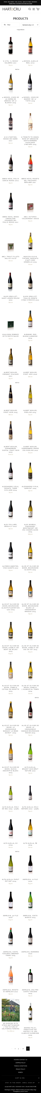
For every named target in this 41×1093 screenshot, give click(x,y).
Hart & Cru (20, 1078)
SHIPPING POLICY (20, 1063)
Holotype (13, 1089)
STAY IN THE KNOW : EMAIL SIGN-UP (20, 1082)
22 (23, 1048)
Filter (8, 25)
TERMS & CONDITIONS (20, 1066)
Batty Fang (33, 1089)
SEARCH (20, 1072)
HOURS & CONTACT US (20, 1060)
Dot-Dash (27, 1089)
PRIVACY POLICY (20, 1069)
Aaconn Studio (24, 1091)
